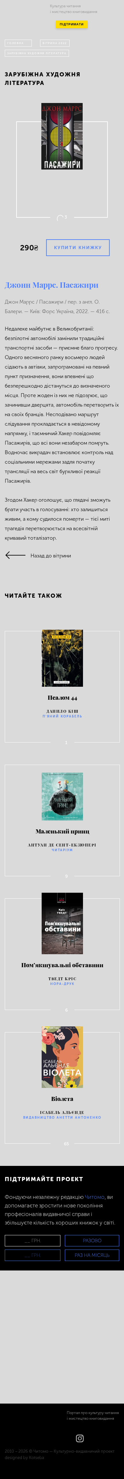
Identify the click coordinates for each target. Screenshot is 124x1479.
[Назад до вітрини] (18, 556)
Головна (15, 43)
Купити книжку (78, 247)
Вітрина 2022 (55, 43)
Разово (92, 1241)
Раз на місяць (92, 1255)
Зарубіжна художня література (36, 53)
